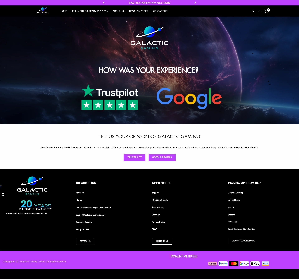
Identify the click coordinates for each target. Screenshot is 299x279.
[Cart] (266, 11)
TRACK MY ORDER (138, 10)
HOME (64, 10)
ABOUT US (118, 10)
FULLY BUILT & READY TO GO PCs (90, 10)
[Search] (253, 11)
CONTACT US (160, 10)
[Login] (259, 11)
